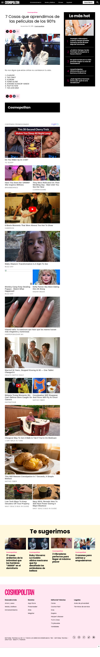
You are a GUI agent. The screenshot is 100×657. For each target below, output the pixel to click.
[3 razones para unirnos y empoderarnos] (84, 544)
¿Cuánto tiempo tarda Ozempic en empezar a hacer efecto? (79, 52)
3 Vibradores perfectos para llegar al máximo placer (61, 557)
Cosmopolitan (32, 12)
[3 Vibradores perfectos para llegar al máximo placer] (61, 543)
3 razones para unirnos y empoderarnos (83, 558)
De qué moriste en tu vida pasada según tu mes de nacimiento (80, 61)
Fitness (60, 2)
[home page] (12, 2)
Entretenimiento (35, 2)
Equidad (69, 2)
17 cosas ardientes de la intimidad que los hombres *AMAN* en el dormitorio (14, 562)
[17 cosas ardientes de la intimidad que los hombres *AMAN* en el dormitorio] (15, 544)
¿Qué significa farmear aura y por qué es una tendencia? (79, 81)
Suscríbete (88, 2)
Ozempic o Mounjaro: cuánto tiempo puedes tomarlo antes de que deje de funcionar (79, 41)
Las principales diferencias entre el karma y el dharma (78, 71)
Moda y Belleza (50, 2)
